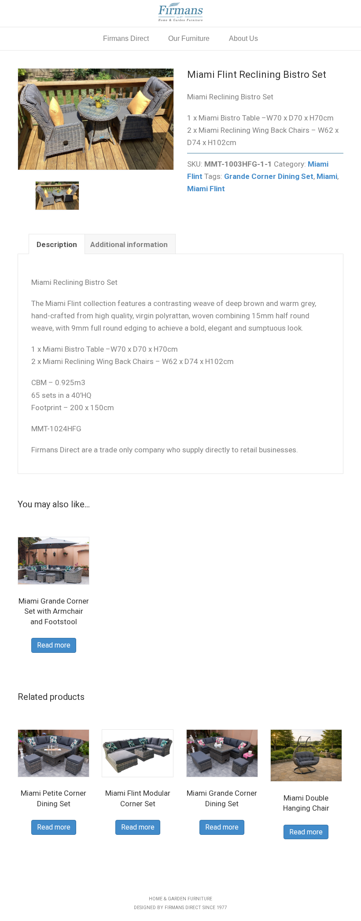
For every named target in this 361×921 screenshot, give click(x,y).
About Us (243, 38)
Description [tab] (57, 244)
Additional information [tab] (129, 244)
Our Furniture (189, 38)
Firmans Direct (126, 38)
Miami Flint (206, 188)
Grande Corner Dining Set (268, 176)
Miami (327, 176)
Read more (53, 645)
